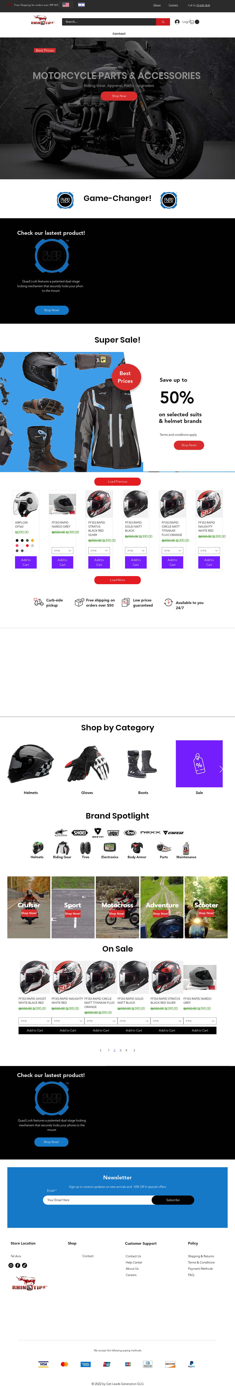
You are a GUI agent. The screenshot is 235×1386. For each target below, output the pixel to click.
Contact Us (133, 1256)
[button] (194, 22)
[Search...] (163, 22)
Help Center (134, 1262)
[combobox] (62, 550)
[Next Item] (221, 769)
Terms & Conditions (201, 1262)
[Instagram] (10, 1265)
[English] (66, 5)
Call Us (199, 5)
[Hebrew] (81, 5)
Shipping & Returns (201, 1256)
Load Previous (117, 481)
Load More (117, 580)
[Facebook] (17, 1265)
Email (51, 1190)
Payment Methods (201, 1268)
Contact (87, 1256)
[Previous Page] (100, 1050)
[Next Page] (134, 1050)
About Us (132, 1268)
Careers (131, 1275)
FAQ (191, 1275)
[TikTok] (24, 1265)
